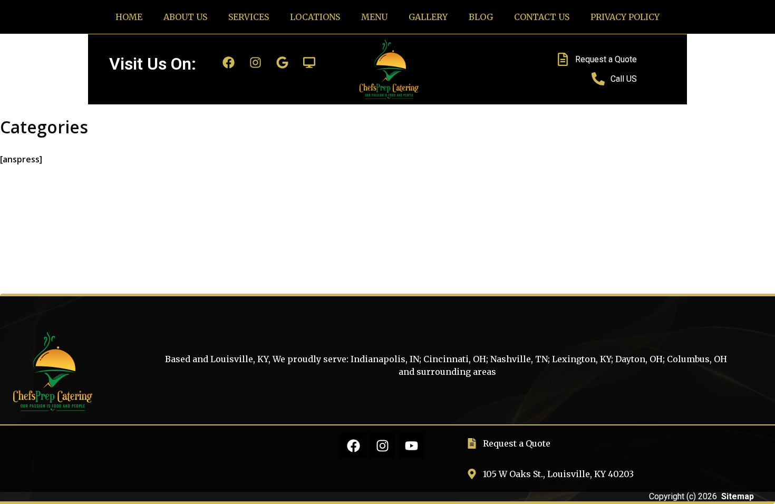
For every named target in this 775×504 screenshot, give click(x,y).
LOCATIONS (315, 17)
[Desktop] (309, 62)
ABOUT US (185, 17)
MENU (374, 17)
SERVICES (248, 17)
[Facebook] (229, 62)
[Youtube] (411, 445)
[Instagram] (256, 62)
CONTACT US (541, 17)
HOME (128, 17)
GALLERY (428, 17)
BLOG (481, 17)
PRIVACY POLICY (625, 17)
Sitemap (737, 496)
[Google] (282, 62)
